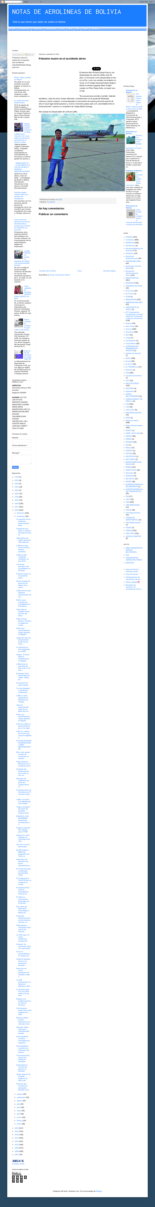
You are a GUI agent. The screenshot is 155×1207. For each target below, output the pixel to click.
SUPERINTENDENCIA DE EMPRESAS (134, 485)
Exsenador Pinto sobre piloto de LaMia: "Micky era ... (23, 677)
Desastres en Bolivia (131, 132)
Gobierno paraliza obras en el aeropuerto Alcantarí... (23, 962)
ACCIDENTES (24, 29)
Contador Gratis (18, 1164)
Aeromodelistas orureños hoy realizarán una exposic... (22, 1049)
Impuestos (130, 391)
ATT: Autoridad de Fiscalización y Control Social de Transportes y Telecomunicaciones (134, 315)
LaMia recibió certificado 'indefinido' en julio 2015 (22, 558)
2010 (17, 1145)
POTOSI (129, 453)
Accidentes (51, 202)
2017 (17, 507)
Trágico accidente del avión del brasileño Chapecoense (23, 810)
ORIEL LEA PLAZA (133, 433)
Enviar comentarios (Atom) (60, 275)
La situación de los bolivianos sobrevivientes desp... (23, 522)
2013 (17, 1135)
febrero (20, 1121)
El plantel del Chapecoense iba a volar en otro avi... (22, 772)
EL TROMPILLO (132, 367)
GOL (127, 380)
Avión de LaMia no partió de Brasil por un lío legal (23, 726)
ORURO (129, 436)
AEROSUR (130, 283)
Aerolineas (130, 253)
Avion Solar (130, 326)
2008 (17, 1151)
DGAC (85, 29)
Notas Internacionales (134, 425)
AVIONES (94, 29)
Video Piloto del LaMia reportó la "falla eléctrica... (23, 540)
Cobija (128, 338)
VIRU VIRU (130, 533)
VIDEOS (129, 530)
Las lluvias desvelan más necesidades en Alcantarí (23, 567)
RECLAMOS (130, 459)
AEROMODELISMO (133, 261)
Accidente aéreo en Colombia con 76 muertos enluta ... (23, 793)
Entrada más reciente (47, 271)
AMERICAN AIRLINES (134, 302)
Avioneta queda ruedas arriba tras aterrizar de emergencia (21, 195)
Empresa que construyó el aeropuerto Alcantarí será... (23, 1087)
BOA (70, 29)
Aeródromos (130, 246)
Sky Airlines (130, 479)
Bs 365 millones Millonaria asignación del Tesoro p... (22, 853)
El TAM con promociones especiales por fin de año (22, 900)
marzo (19, 1117)
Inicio (80, 271)
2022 (17, 490)
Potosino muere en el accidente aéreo (23, 576)
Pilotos (128, 448)
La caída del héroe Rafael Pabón (21, 102)
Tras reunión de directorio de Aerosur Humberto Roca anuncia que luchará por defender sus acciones (22, 225)
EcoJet (62, 29)
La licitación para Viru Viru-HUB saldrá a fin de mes (22, 992)
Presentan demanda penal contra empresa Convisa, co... (23, 919)
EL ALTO (129, 364)
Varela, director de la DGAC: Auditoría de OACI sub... (23, 1077)
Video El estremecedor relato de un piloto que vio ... (23, 708)
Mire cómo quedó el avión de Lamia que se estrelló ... (23, 755)
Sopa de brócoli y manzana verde (132, 570)
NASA (128, 418)
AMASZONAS (50, 29)
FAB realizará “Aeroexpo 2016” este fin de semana (23, 928)
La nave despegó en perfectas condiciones (23, 690)
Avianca (129, 323)
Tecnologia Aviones (133, 513)
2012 (17, 1138)
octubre (20, 1094)
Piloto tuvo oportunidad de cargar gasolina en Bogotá (23, 631)
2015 (17, 1128)
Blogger (99, 1191)
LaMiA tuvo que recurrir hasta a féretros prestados (23, 549)
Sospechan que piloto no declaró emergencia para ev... (23, 532)
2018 (17, 503)
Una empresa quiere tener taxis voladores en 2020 (23, 1011)
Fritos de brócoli (132, 574)
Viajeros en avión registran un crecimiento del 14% (23, 838)
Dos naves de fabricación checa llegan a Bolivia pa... (22, 910)
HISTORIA (130, 388)
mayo (19, 1111)
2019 (17, 500)
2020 (17, 497)
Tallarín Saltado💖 (133, 582)
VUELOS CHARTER (133, 536)
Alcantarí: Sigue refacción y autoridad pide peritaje (22, 1030)
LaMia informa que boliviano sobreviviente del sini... (23, 594)
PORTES (129, 451)
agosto (20, 1101)
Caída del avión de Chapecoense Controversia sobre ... (23, 641)
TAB (127, 496)
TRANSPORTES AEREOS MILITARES (134, 559)
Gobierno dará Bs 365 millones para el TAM (23, 830)
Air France (130, 294)
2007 (17, 1155)
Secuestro (129, 473)
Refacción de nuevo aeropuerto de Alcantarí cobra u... (23, 973)
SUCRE (129, 481)
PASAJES (129, 442)
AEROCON (37, 29)
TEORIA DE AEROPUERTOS (132, 519)
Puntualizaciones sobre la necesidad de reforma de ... (22, 891)
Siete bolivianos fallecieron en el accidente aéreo (23, 764)
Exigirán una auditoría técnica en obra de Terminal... (23, 1002)
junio (19, 1107)
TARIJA (128, 510)
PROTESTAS (131, 456)
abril (19, 1114)
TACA (128, 499)
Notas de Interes (132, 420)
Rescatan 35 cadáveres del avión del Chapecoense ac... (22, 783)
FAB (127, 373)
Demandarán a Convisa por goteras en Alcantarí (22, 1068)
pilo (127, 445)
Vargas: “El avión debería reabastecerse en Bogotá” (22, 658)
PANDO (129, 439)
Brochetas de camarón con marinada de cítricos (133, 587)
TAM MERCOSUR (133, 505)
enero (19, 1124)
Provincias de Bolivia (131, 207)
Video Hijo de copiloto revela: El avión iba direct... (23, 613)
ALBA (128, 297)
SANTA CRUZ (131, 470)
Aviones (129, 329)
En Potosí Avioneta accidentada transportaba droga (23, 872)
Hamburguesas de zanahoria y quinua (133, 578)
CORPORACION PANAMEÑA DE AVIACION (132, 348)
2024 (17, 484)
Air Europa (130, 291)
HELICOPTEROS (132, 383)
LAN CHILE (130, 410)
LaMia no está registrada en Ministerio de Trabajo (22, 699)
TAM (77, 29)
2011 (17, 1141)
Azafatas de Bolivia (134, 171)
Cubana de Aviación (133, 353)
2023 (17, 487)
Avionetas (129, 332)
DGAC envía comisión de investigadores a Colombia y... (23, 603)
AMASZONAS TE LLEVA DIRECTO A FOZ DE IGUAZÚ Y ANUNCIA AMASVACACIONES (22, 167)
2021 (17, 494)
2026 (17, 477)
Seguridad (130, 476)
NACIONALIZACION (133, 413)
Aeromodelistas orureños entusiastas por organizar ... (23, 1040)
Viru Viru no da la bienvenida (23, 846)
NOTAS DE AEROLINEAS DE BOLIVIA (66, 11)
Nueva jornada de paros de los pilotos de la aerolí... (23, 584)
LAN (127, 407)
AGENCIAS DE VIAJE (134, 286)
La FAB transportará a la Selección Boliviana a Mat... (23, 983)
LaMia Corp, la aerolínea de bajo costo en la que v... (23, 667)
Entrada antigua (109, 271)
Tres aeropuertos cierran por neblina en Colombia (23, 1058)
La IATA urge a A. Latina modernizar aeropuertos (23, 938)
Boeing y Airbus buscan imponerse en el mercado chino (23, 1021)
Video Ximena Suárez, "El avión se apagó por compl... (23, 622)
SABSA (128, 467)
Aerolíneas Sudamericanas (132, 257)
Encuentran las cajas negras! (22, 684)
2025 (17, 480)
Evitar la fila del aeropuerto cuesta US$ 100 (27, 355)
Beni (127, 335)
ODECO (129, 430)
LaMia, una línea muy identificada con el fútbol (23, 801)
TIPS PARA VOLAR (133, 523)
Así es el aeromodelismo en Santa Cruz (23, 954)
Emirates (129, 370)
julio (18, 1104)
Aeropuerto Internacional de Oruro (132, 273)
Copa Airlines (131, 343)
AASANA (129, 237)
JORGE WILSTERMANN (132, 395)
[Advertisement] (77, 39)
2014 (17, 1131)
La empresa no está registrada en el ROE (23, 649)
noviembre (21, 516)
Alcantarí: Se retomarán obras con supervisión (23, 946)
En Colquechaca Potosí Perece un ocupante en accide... (23, 881)
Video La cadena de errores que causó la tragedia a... (23, 734)
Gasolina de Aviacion (134, 376)
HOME (12, 29)
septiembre (21, 1097)
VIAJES (128, 528)
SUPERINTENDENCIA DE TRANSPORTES (134, 490)
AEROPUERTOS (132, 278)
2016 (17, 510)
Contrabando (131, 340)
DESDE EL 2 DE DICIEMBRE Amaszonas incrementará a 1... (23, 820)
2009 (17, 1148)
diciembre (21, 513)
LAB (127, 404)
